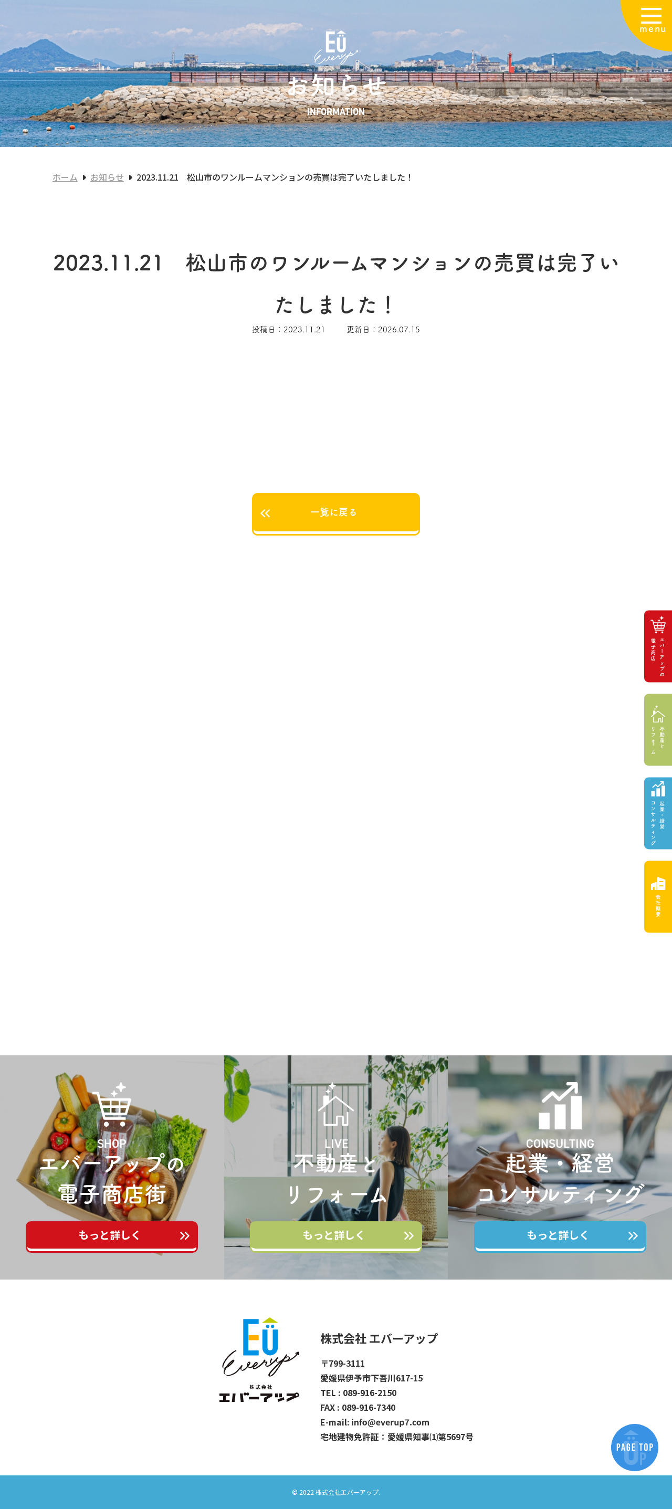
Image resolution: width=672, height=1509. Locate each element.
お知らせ (107, 177)
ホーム (65, 177)
